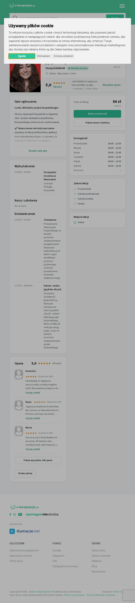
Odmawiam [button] (43, 56)
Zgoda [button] (22, 56)
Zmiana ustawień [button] (63, 56)
